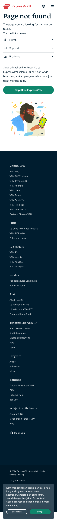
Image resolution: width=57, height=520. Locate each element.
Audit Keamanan (18, 333)
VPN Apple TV (17, 200)
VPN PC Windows (19, 176)
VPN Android (16, 185)
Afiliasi (13, 361)
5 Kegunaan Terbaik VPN (22, 418)
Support (14, 48)
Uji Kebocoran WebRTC (21, 309)
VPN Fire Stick (17, 204)
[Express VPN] (17, 6)
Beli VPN (14, 399)
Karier (13, 347)
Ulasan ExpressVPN (20, 337)
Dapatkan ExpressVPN (28, 90)
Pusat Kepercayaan (20, 328)
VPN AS (14, 252)
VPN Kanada (16, 261)
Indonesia (19, 433)
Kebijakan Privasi (17, 480)
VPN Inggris (16, 257)
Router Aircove (17, 285)
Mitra (12, 371)
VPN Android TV (18, 209)
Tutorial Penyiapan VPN (22, 385)
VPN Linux (15, 190)
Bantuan (15, 379)
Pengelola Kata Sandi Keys (23, 280)
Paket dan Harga (18, 238)
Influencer (15, 366)
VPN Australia (17, 266)
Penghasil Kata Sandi (20, 314)
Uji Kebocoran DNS (19, 304)
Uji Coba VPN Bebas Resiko (24, 228)
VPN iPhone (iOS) (19, 181)
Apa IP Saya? (16, 299)
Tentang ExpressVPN (24, 322)
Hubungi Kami (17, 395)
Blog (12, 423)
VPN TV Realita (17, 233)
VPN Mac (14, 171)
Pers (12, 342)
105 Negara (17, 246)
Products (14, 56)
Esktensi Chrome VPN (21, 214)
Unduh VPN (17, 165)
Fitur (13, 223)
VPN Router (16, 195)
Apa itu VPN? (16, 414)
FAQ (12, 390)
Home (12, 39)
